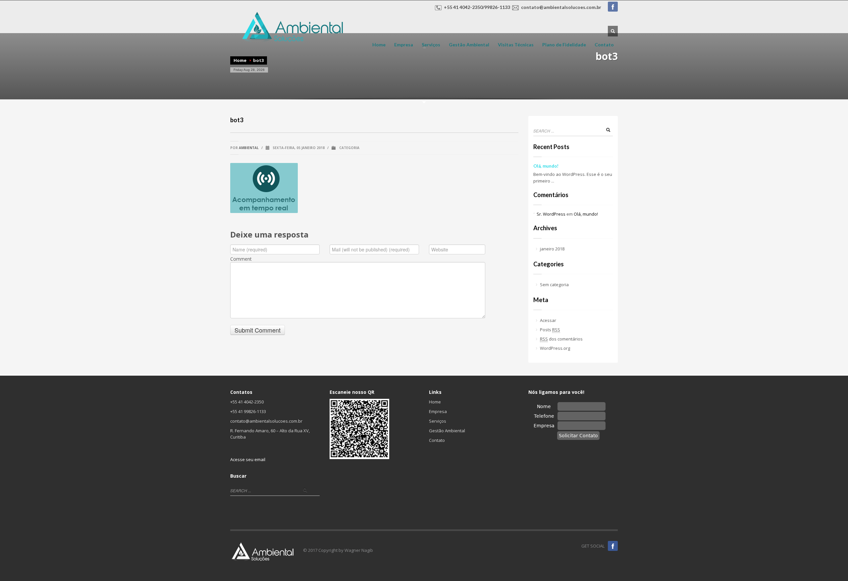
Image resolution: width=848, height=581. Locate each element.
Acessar (548, 320)
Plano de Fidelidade (564, 44)
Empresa (403, 44)
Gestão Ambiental (469, 44)
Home (379, 44)
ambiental (249, 147)
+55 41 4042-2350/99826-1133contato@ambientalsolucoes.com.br (522, 7)
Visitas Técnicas (516, 44)
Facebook (613, 7)
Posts (550, 330)
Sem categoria (554, 285)
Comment (241, 259)
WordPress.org (555, 348)
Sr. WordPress (551, 214)
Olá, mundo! (545, 166)
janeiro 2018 (552, 249)
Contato (604, 44)
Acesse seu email (247, 459)
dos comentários (561, 339)
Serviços (429, 44)
